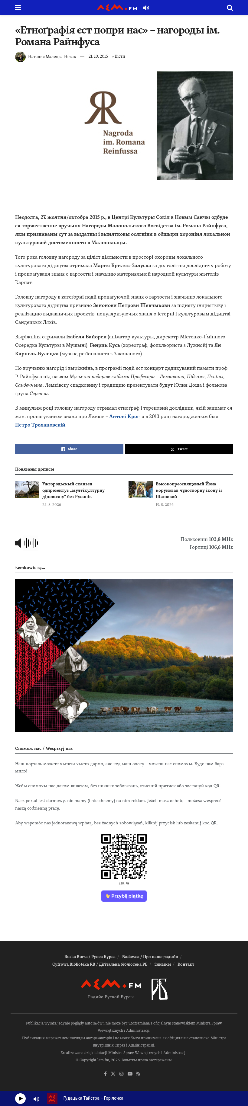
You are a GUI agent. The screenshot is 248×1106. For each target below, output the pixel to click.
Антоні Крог (124, 416)
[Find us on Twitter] (113, 1074)
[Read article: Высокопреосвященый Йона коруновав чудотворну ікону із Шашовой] (141, 489)
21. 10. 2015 (98, 56)
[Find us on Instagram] (121, 1074)
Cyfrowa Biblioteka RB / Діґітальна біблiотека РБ (100, 964)
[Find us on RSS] (138, 1074)
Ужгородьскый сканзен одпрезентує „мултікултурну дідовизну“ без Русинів (73, 490)
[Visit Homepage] (117, 7)
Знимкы (162, 964)
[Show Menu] (18, 7)
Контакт (186, 964)
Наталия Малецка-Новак (52, 56)
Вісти (120, 56)
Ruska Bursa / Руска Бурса (90, 956)
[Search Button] (230, 7)
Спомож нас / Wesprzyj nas (44, 748)
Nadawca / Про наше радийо (150, 956)
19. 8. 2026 (165, 505)
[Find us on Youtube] (130, 1074)
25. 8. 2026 (51, 505)
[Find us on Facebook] (105, 1074)
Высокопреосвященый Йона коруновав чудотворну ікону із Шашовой (189, 490)
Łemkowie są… (30, 567)
